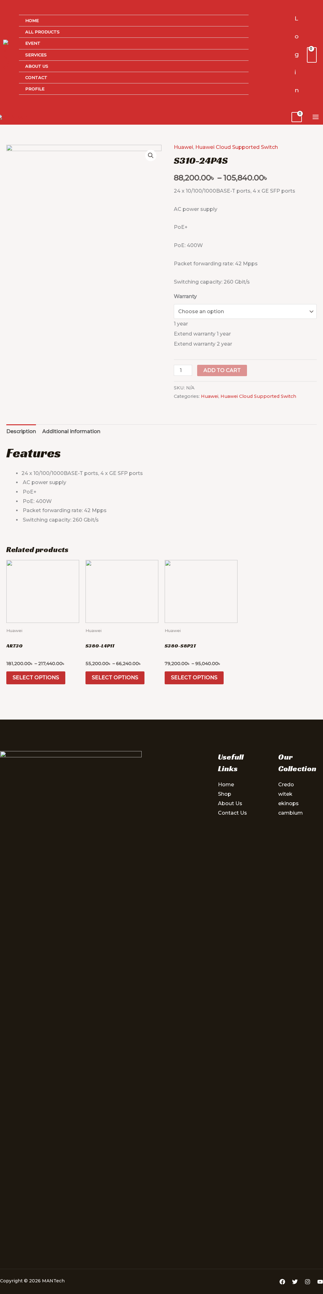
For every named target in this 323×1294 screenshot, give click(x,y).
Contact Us (232, 813)
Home (32, 20)
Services (36, 54)
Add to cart (222, 370)
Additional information (71, 431)
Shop (224, 794)
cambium (290, 813)
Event (32, 43)
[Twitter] (295, 1282)
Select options (36, 678)
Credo (286, 785)
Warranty (185, 296)
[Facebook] (282, 1282)
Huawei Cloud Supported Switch (236, 147)
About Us (36, 66)
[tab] (21, 431)
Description (21, 431)
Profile (34, 88)
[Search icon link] (285, 55)
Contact (36, 77)
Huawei (183, 147)
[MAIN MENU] (315, 117)
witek (285, 794)
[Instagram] (307, 1282)
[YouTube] (320, 1282)
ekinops (288, 803)
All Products (42, 31)
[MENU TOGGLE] (235, 33)
